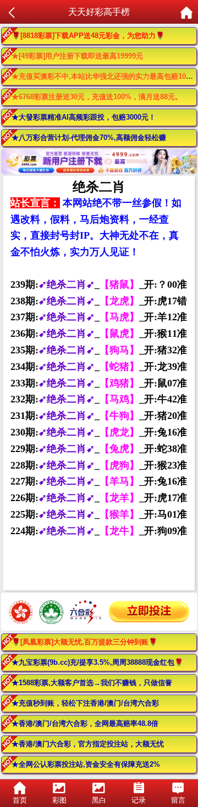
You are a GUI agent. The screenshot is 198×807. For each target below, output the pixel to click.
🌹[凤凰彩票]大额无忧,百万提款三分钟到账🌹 (84, 642)
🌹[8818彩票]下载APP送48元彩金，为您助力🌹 (88, 35)
